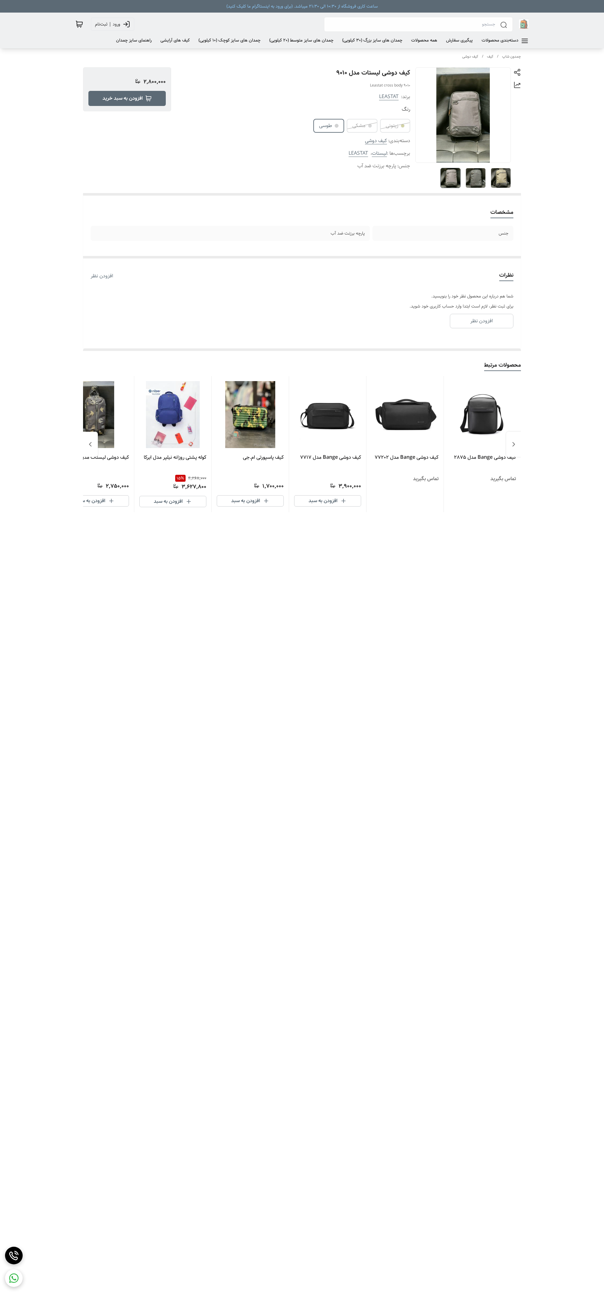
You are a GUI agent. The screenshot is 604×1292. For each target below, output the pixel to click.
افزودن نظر (102, 276)
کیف (490, 56)
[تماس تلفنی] (14, 1255)
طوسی (325, 126)
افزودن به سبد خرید (123, 98)
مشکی (359, 126)
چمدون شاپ (511, 56)
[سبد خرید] (79, 24)
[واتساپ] (14, 1278)
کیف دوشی (470, 56)
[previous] (513, 444)
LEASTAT (389, 97)
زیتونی (392, 126)
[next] (90, 444)
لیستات (379, 153)
